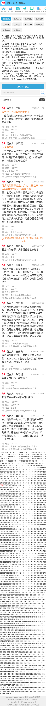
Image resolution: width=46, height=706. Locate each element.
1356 (28, 661)
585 (44, 531)
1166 (4, 625)
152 (4, 470)
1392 (33, 667)
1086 (6, 610)
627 (35, 538)
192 (35, 474)
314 (41, 491)
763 (38, 557)
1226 (14, 636)
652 (20, 542)
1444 (12, 678)
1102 (24, 612)
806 (32, 564)
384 (26, 502)
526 (1, 524)
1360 (43, 661)
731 (32, 553)
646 (1, 542)
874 (10, 575)
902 (4, 579)
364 (10, 500)
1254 (33, 641)
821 (32, 566)
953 (23, 586)
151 (1, 470)
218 (23, 478)
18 (31, 452)
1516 (24, 691)
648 (7, 542)
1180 (14, 628)
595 (29, 533)
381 (16, 502)
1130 (43, 617)
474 (26, 516)
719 (41, 551)
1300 (33, 650)
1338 (2, 658)
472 (20, 516)
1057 (28, 604)
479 (41, 516)
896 (32, 577)
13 (20, 452)
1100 (16, 612)
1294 (10, 650)
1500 (6, 689)
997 (20, 593)
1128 (36, 617)
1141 (41, 619)
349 (10, 498)
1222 (43, 634)
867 (35, 573)
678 (7, 546)
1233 (41, 636)
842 (4, 571)
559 (10, 529)
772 (20, 560)
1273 (18, 645)
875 (13, 575)
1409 (10, 672)
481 (1, 518)
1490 (12, 687)
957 (35, 586)
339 (26, 496)
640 (29, 540)
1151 (36, 621)
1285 (20, 647)
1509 (41, 689)
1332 (24, 656)
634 (10, 540)
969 (26, 588)
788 (23, 562)
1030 (12, 599)
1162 (33, 623)
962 (4, 588)
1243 (36, 639)
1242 (32, 639)
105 (42, 461)
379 (10, 502)
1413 (25, 672)
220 (29, 478)
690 (44, 546)
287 (4, 489)
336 (16, 496)
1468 (16, 683)
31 (13, 454)
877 (20, 575)
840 (44, 568)
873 (7, 575)
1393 (37, 667)
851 (32, 571)
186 (16, 474)
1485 (37, 685)
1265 (32, 643)
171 (16, 472)
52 (13, 456)
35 (22, 454)
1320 (22, 654)
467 (4, 516)
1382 (40, 665)
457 (20, 513)
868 (38, 573)
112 (18, 463)
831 (16, 568)
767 (4, 560)
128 (22, 465)
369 (26, 500)
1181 (18, 628)
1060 (40, 604)
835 (29, 568)
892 (20, 577)
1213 (8, 634)
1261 (16, 643)
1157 (14, 623)
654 (26, 542)
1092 (29, 610)
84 (37, 459)
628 (38, 538)
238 (38, 480)
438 (7, 511)
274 (10, 487)
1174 (36, 625)
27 (4, 454)
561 (16, 529)
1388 (18, 667)
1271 (10, 645)
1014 (40, 595)
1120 (4, 617)
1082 (36, 608)
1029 (8, 599)
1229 (25, 636)
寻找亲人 (17, 18)
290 (13, 489)
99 (24, 461)
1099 (12, 612)
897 (35, 577)
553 (38, 527)
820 (29, 566)
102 (32, 461)
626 (32, 538)
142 (20, 467)
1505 (25, 689)
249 (26, 483)
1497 (40, 687)
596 (32, 533)
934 (10, 584)
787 (20, 562)
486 (16, 518)
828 (7, 568)
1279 (41, 645)
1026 (41, 597)
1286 (24, 647)
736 (1, 555)
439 (10, 511)
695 (13, 549)
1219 (32, 634)
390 (44, 502)
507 (35, 520)
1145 (12, 621)
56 (22, 456)
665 (13, 544)
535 (29, 524)
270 (44, 485)
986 (32, 590)
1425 (28, 674)
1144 (8, 621)
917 (4, 582)
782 (4, 562)
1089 (18, 610)
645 (44, 540)
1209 (37, 632)
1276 (29, 645)
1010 (24, 595)
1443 (8, 678)
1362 (6, 663)
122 (3, 465)
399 (26, 505)
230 (13, 480)
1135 (18, 619)
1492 (20, 687)
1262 (20, 643)
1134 (14, 619)
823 (38, 566)
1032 (20, 599)
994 (10, 593)
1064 (10, 606)
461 (32, 513)
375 (44, 500)
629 (41, 538)
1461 (33, 680)
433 (38, 509)
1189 (4, 630)
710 (13, 551)
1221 (40, 634)
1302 (41, 650)
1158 (18, 623)
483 (7, 518)
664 (10, 544)
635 (13, 540)
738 (7, 555)
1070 (33, 606)
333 (7, 496)
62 (35, 456)
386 (32, 502)
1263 (24, 643)
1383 (43, 665)
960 (44, 586)
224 (41, 478)
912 (35, 579)
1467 (12, 683)
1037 (40, 599)
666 (16, 544)
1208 (33, 632)
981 (16, 590)
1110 (10, 614)
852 (35, 571)
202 (20, 476)
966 (16, 588)
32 (15, 454)
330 (44, 494)
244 (10, 483)
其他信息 (17, 30)
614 (41, 535)
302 (4, 491)
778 (38, 560)
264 (26, 485)
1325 (41, 654)
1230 (29, 636)
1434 (18, 676)
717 (35, 551)
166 (1, 472)
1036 (36, 599)
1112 (18, 614)
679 (10, 546)
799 (10, 564)
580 (29, 531)
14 (22, 452)
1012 (32, 595)
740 (13, 555)
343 (38, 496)
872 (4, 575)
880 (29, 575)
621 (16, 538)
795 (44, 562)
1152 (40, 621)
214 (10, 478)
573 (7, 531)
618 (7, 538)
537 (35, 524)
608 (23, 535)
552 (35, 527)
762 (35, 557)
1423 (20, 674)
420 (44, 507)
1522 (2, 694)
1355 (24, 661)
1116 (33, 614)
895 (29, 577)
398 (23, 505)
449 (41, 511)
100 (26, 461)
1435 (22, 676)
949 (10, 586)
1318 (14, 654)
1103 (28, 612)
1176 (43, 625)
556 (1, 529)
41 (35, 454)
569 (41, 529)
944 (41, 584)
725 (13, 553)
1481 (22, 685)
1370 (37, 663)
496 (1, 520)
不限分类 (6, 18)
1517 (28, 691)
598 (38, 533)
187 (20, 474)
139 (10, 467)
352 (20, 498)
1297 (22, 650)
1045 (25, 601)
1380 (32, 665)
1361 (2, 663)
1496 (36, 687)
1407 (2, 672)
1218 (28, 634)
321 (16, 494)
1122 (12, 617)
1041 (10, 601)
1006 (8, 595)
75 (17, 459)
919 (10, 582)
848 (23, 571)
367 (20, 500)
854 (41, 571)
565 (29, 529)
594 (26, 533)
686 (32, 546)
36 (24, 454)
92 (9, 461)
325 (29, 494)
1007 (12, 595)
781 (1, 562)
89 (2, 461)
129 (25, 465)
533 (23, 524)
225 (44, 478)
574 (10, 531)
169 (10, 472)
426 (16, 509)
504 (26, 520)
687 (35, 546)
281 (32, 487)
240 (44, 480)
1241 (28, 639)
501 (16, 520)
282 (35, 487)
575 (13, 531)
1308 (20, 652)
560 (13, 529)
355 (29, 498)
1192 (16, 630)
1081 (32, 608)
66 (43, 456)
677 (4, 546)
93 (11, 461)
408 (7, 507)
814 (10, 566)
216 (16, 478)
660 (44, 542)
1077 (16, 608)
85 (39, 459)
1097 (4, 612)
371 (32, 500)
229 (10, 480)
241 (1, 483)
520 (29, 522)
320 (13, 494)
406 (1, 507)
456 (16, 513)
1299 (29, 650)
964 (10, 588)
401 (32, 505)
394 (10, 505)
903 (7, 579)
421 (1, 509)
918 (7, 582)
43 (39, 454)
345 (44, 496)
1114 (25, 614)
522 (35, 522)
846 (16, 571)
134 (40, 465)
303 (7, 491)
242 (4, 483)
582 (35, 531)
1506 (29, 689)
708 (7, 551)
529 (10, 524)
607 (20, 535)
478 (38, 516)
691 (1, 549)
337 (20, 496)
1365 (18, 663)
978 (7, 590)
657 (35, 542)
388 (38, 502)
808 (38, 564)
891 (16, 577)
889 (10, 577)
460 (29, 513)
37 (26, 454)
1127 (32, 617)
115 (27, 463)
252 (35, 483)
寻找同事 (17, 24)
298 (38, 489)
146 (32, 467)
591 (16, 533)
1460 (29, 680)
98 (22, 461)
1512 (8, 691)
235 (29, 480)
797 (4, 564)
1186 (37, 628)
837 (35, 568)
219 (26, 478)
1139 (33, 619)
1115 (29, 614)
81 (30, 459)
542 (4, 527)
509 (41, 520)
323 (23, 494)
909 (26, 579)
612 (35, 535)
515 (13, 522)
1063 (6, 606)
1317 (10, 654)
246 (16, 483)
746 (32, 555)
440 (13, 511)
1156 (10, 623)
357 (35, 498)
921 (16, 582)
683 (23, 546)
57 (24, 456)
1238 (16, 639)
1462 (37, 680)
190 (29, 474)
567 (35, 529)
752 (4, 557)
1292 (2, 650)
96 (17, 461)
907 (20, 579)
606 (16, 535)
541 (1, 527)
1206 (25, 632)
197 (4, 476)
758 (23, 557)
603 (7, 535)
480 (44, 516)
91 (7, 461)
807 (35, 564)
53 (15, 456)
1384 (2, 667)
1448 (28, 678)
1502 (14, 689)
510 (44, 520)
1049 (41, 601)
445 (29, 511)
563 (23, 529)
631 (1, 540)
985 (29, 590)
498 (7, 520)
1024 (33, 597)
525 (44, 522)
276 (16, 487)
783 (7, 562)
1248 (10, 641)
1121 (8, 617)
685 (29, 546)
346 (1, 498)
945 (44, 584)
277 (20, 487)
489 (26, 518)
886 (1, 577)
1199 (43, 630)
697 (20, 549)
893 (23, 577)
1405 (40, 669)
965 (13, 588)
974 (41, 588)
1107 (43, 612)
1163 (37, 623)
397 (20, 505)
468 (7, 516)
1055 (20, 604)
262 (20, 485)
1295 (14, 650)
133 (37, 465)
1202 (10, 632)
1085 (2, 610)
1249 (14, 641)
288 (7, 489)
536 (32, 524)
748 (38, 555)
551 (32, 527)
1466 (8, 683)
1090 (22, 610)
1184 (29, 628)
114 (24, 463)
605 (13, 535)
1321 (25, 654)
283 (38, 487)
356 (32, 498)
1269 (2, 645)
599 (41, 533)
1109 (6, 614)
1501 (10, 689)
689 (41, 546)
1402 (28, 669)
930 (44, 582)
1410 (14, 672)
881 (32, 575)
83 (35, 459)
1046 (29, 601)
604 (10, 535)
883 (38, 575)
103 (35, 461)
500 (13, 520)
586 (1, 533)
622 (20, 538)
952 (20, 586)
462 (35, 513)
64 (39, 456)
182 (4, 474)
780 (44, 560)
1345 (29, 658)
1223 (2, 636)
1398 (12, 669)
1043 (18, 601)
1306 (12, 652)
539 (41, 524)
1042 (14, 601)
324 (26, 494)
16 (26, 452)
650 (13, 542)
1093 (33, 610)
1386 (10, 667)
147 (35, 467)
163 (38, 470)
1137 (25, 619)
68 (2, 459)
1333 (28, 656)
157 (20, 470)
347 (4, 498)
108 (5, 463)
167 (4, 472)
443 (23, 511)
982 (20, 590)
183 (7, 474)
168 (7, 472)
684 (26, 546)
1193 (20, 630)
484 (10, 518)
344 (41, 496)
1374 (8, 665)
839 (41, 568)
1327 (4, 656)
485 (13, 518)
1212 (4, 634)
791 (32, 562)
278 (23, 487)
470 (13, 516)
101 (29, 461)
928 (38, 582)
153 (7, 470)
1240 (24, 639)
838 (38, 568)
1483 (29, 685)
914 (41, 579)
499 (10, 520)
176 (32, 472)
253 (38, 483)
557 (4, 529)
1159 (22, 623)
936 (16, 584)
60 (30, 456)
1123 (16, 617)
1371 (41, 663)
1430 (2, 676)
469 (10, 516)
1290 (40, 647)
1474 (40, 683)
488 (23, 518)
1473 (36, 683)
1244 (40, 639)
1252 (25, 641)
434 (41, 509)
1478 (10, 685)
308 (23, 491)
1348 (41, 658)
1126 (28, 617)
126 (16, 465)
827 (4, 568)
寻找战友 (6, 24)
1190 (8, 630)
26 (2, 454)
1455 (10, 680)
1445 (16, 678)
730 (29, 553)
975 (44, 588)
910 (29, 579)
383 (23, 502)
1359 (40, 661)
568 (38, 529)
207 (35, 476)
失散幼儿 (39, 24)
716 (32, 551)
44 (41, 454)
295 (29, 489)
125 (13, 465)
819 (26, 566)
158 (23, 470)
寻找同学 (39, 18)
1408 (6, 672)
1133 (10, 619)
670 (29, 544)
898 (38, 577)
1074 (4, 608)
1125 (24, 617)
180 (44, 472)
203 (23, 476)
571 (1, 531)
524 (41, 522)
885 (44, 575)
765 (44, 557)
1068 (25, 606)
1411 (18, 672)
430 (29, 509)
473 (23, 516)
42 (37, 454)
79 (26, 459)
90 (4, 461)
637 (20, 540)
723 (7, 553)
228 (7, 480)
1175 (40, 625)
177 (35, 472)
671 (32, 544)
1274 (22, 645)
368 (23, 500)
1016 (2, 597)
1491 (16, 687)
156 (16, 470)
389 (41, 502)
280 (29, 487)
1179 (10, 628)
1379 (28, 665)
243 (7, 483)
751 (1, 557)
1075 (8, 608)
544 (10, 527)
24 (44, 452)
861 (16, 573)
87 (43, 459)
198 (7, 476)
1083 (40, 608)
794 (41, 562)
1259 (8, 643)
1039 (2, 601)
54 (17, 456)
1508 (37, 689)
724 (10, 553)
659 (41, 542)
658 (38, 542)
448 (38, 511)
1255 (37, 641)
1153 (43, 621)
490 (29, 518)
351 (16, 498)
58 (26, 456)
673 (38, 544)
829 (10, 568)
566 (32, 529)
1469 (20, 683)
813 (7, 566)
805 (29, 564)
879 (26, 575)
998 (23, 593)
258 (7, 485)
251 (32, 483)
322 (20, 494)
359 (41, 498)
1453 (2, 680)
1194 (24, 630)
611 (32, 535)
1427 (36, 674)
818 (23, 566)
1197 (36, 630)
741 (16, 555)
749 (41, 555)
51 (11, 456)
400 (29, 505)
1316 (6, 654)
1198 (40, 630)
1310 (28, 652)
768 (7, 560)
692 (4, 549)
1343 (22, 658)
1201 (6, 632)
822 (35, 566)
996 (16, 593)
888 (7, 577)
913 (38, 579)
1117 (37, 614)
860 (13, 573)
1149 (28, 621)
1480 (18, 685)
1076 (12, 608)
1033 (24, 599)
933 (7, 584)
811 (1, 566)
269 (41, 485)
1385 (6, 667)
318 (7, 494)
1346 (33, 658)
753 (7, 557)
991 (1, 593)
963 (7, 588)
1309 (24, 652)
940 (29, 584)
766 (1, 560)
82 (33, 459)
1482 (25, 685)
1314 (43, 652)
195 (44, 474)
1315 (2, 654)
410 (13, 507)
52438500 (35, 700)
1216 (20, 634)
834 (26, 568)
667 (20, 544)
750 (44, 555)
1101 (20, 612)
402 (35, 505)
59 (28, 456)
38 (28, 454)
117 (33, 463)
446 (32, 511)
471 (16, 516)
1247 (6, 641)
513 (7, 522)
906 (16, 579)
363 (7, 500)
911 (32, 579)
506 (32, 520)
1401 (24, 669)
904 (10, 579)
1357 (32, 661)
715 (29, 551)
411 (16, 507)
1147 (20, 621)
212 (4, 478)
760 (29, 557)
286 (1, 489)
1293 (6, 650)
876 (16, 575)
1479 (14, 685)
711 (16, 551)
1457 (18, 680)
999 (26, 593)
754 (10, 557)
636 (16, 540)
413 (23, 507)
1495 (32, 687)
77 (22, 459)
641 (32, 540)
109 (9, 463)
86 (41, 459)
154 (10, 470)
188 (23, 474)
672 (35, 544)
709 (10, 551)
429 (26, 509)
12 (18, 452)
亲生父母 (28, 24)
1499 (2, 689)
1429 (43, 674)
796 (1, 564)
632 (4, 540)
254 (41, 483)
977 (4, 590)
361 (1, 500)
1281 (4, 647)
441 (16, 511)
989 (41, 590)
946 (1, 586)
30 (11, 454)
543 (7, 527)
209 (41, 476)
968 (23, 588)
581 (32, 531)
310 (29, 491)
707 (4, 551)
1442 (4, 678)
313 (38, 491)
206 (32, 476)
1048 (37, 601)
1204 (18, 632)
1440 (41, 676)
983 (23, 590)
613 (38, 535)
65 (41, 456)
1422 (16, 674)
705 (44, 549)
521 (32, 522)
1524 (10, 694)
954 (26, 586)
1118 (41, 614)
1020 (18, 597)
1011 (28, 595)
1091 (25, 610)
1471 (28, 683)
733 (38, 553)
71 (9, 459)
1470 (24, 683)
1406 (43, 669)
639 (26, 540)
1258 (4, 643)
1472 (32, 683)
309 (26, 491)
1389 (22, 667)
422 (4, 509)
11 (15, 452)
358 (38, 498)
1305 (8, 652)
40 (33, 454)
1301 (37, 650)
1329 (12, 656)
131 (31, 465)
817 (20, 566)
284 (41, 487)
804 (26, 564)
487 (20, 518)
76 (20, 459)
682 (20, 546)
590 (13, 533)
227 (4, 480)
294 (26, 489)
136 (1, 467)
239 (41, 480)
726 (16, 553)
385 (29, 502)
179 (41, 472)
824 (41, 566)
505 (29, 520)
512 (4, 522)
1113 (22, 614)
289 (10, 489)
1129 (40, 617)
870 (44, 573)
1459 (25, 680)
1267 (40, 643)
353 (23, 498)
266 (32, 485)
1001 (33, 593)
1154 (2, 623)
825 (44, 566)
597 (35, 533)
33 (17, 454)
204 (26, 476)
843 (7, 571)
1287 (28, 647)
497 (4, 520)
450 (44, 511)
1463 (41, 680)
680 (13, 546)
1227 (18, 636)
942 (35, 584)
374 (41, 500)
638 (23, 540)
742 (20, 555)
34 (20, 454)
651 (16, 542)
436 (1, 511)
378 (7, 502)
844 (10, 571)
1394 (41, 667)
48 (4, 456)
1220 (36, 634)
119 (39, 463)
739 (10, 555)
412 (20, 507)
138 (7, 467)
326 (32, 494)
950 (13, 586)
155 (13, 470)
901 (1, 579)
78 (24, 459)
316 (1, 494)
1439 (37, 676)
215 (13, 478)
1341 (14, 658)
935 (13, 584)
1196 (32, 630)
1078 (20, 608)
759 (26, 557)
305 (13, 491)
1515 (20, 691)
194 (41, 474)
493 (38, 518)
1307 (16, 652)
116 (30, 463)
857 (4, 573)
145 (29, 467)
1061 (43, 604)
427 (20, 509)
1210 (41, 632)
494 (41, 518)
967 (20, 588)
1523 (6, 694)
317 (4, 494)
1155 (6, 623)
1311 (32, 652)
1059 (36, 604)
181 (1, 474)
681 (16, 546)
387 (35, 502)
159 (26, 470)
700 (29, 549)
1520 (40, 691)
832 (20, 568)
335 (13, 496)
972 (35, 588)
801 (16, 564)
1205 (22, 632)
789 (26, 562)
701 (32, 549)
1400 (20, 669)
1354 (20, 661)
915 (44, 579)
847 (20, 571)
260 (13, 485)
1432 (10, 676)
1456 (14, 680)
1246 (2, 641)
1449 (32, 678)
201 (16, 476)
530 (13, 524)
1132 (6, 619)
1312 (36, 652)
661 (1, 544)
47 (2, 456)
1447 (24, 678)
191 (32, 474)
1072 (41, 606)
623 (23, 538)
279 (26, 487)
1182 (22, 628)
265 (29, 485)
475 (29, 516)
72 (11, 459)
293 (23, 489)
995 (13, 593)
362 (4, 500)
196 (1, 476)
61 (33, 456)
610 (29, 535)
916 (1, 582)
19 (33, 452)
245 (13, 483)
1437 (29, 676)
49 (7, 456)
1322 (29, 654)
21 (37, 452)
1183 (25, 628)
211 (1, 478)
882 (35, 575)
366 (16, 500)
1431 (6, 676)
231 (16, 480)
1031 (16, 599)
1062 (2, 606)
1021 (22, 597)
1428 (40, 674)
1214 (12, 634)
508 (38, 520)
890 (13, 577)
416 (32, 507)
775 (29, 560)
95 (15, 461)
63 (37, 456)
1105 (36, 612)
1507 (33, 689)
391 (1, 505)
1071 (37, 606)
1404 (36, 669)
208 (38, 476)
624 (26, 538)
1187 (41, 628)
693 (7, 549)
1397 (8, 669)
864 (26, 573)
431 (32, 509)
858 (7, 573)
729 (26, 553)
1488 (4, 687)
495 (44, 518)
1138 (29, 619)
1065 (14, 606)
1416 (37, 672)
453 (7, 513)
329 (41, 494)
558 (7, 529)
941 (32, 584)
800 (13, 564)
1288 (32, 647)
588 (7, 533)
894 (26, 577)
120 (42, 463)
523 (38, 522)
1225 (10, 636)
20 (35, 452)
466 (1, 516)
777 (35, 560)
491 (32, 518)
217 (20, 478)
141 (16, 467)
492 (35, 518)
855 (44, 571)
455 (13, 513)
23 (41, 452)
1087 (10, 610)
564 (26, 529)
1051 (4, 604)
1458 (22, 680)
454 (10, 513)
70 (7, 459)
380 (13, 502)
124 (9, 465)
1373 (4, 665)
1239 (20, 639)
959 (41, 586)
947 (4, 586)
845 (13, 571)
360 (44, 498)
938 (23, 584)
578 (23, 531)
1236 (8, 639)
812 (4, 566)
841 (1, 571)
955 (29, 586)
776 (32, 560)
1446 (20, 678)
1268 (43, 643)
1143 (4, 621)
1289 (36, 647)
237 (35, 480)
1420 (8, 674)
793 (38, 562)
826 (1, 568)
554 (41, 527)
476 (32, 516)
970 (29, 588)
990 (44, 590)
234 (26, 480)
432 (35, 509)
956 (32, 586)
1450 (36, 678)
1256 (41, 641)
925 (29, 582)
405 (44, 505)
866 (32, 573)
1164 (41, 623)
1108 (2, 614)
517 (20, 522)
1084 (43, 608)
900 (44, 577)
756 (16, 557)
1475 (43, 683)
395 (13, 505)
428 (23, 509)
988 (38, 590)
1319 (18, 654)
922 (20, 582)
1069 (29, 606)
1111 (14, 614)
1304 (4, 652)
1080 (28, 608)
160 (29, 470)
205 (29, 476)
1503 (18, 689)
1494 (28, 687)
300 (44, 489)
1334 (32, 656)
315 (44, 491)
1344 (25, 658)
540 (44, 524)
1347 (37, 658)
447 (35, 511)
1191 (12, 630)
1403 (32, 669)
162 (35, 470)
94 (13, 461)
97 (20, 461)
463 (38, 513)
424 (10, 509)
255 (44, 483)
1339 (6, 658)
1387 (14, 667)
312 (35, 491)
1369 (33, 663)
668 (23, 544)
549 (26, 527)
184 (10, 474)
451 (1, 513)
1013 (36, 595)
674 (41, 544)
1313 (40, 652)
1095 (41, 610)
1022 (25, 597)
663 (7, 544)
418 (38, 507)
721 (1, 553)
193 (38, 474)
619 (10, 538)
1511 (4, 691)
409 (10, 507)
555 (44, 527)
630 (44, 538)
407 (4, 507)
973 (38, 588)
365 (13, 500)
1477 (6, 685)
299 (41, 489)
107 (2, 463)
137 (4, 467)
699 (26, 549)
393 (7, 505)
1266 (36, 643)
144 (26, 467)
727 (20, 553)
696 (16, 549)
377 (4, 502)
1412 (22, 672)
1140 (37, 619)
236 (32, 480)
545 (13, 527)
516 (16, 522)
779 (41, 560)
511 (1, 522)
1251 (22, 641)
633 (7, 540)
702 (35, 549)
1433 (14, 676)
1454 (6, 680)
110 (12, 463)
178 (38, 472)
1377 (20, 665)
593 (23, 533)
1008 (16, 595)
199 (10, 476)
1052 (8, 604)
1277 (33, 645)
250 (29, 483)
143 (23, 467)
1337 (43, 656)
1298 (25, 650)
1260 (12, 643)
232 (20, 480)
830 (13, 568)
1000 (29, 593)
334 (10, 496)
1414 (29, 672)
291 (16, 489)
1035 (32, 599)
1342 (18, 658)
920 (13, 582)
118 (36, 463)
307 (20, 491)
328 (38, 494)
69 (4, 459)
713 (23, 551)
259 (10, 485)
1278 (37, 645)
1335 (36, 656)
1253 (29, 641)
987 (35, 590)
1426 (32, 674)
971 (32, 588)
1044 (22, 601)
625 (29, 538)
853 (38, 571)
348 (7, 498)
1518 (32, 691)
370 (29, 500)
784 (10, 562)
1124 (20, 617)
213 (7, 478)
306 (16, 491)
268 (38, 485)
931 (1, 584)
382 (20, 502)
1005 (4, 595)
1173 (32, 625)
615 (44, 535)
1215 (16, 634)
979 (10, 590)
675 (44, 544)
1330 (16, 656)
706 (1, 551)
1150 (32, 621)
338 (23, 496)
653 (23, 542)
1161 (29, 623)
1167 (8, 625)
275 (13, 487)
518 (23, 522)
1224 (6, 636)
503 (23, 520)
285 (44, 487)
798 (7, 564)
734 (41, 553)
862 (20, 573)
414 (26, 507)
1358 (36, 661)
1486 (41, 685)
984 (26, 590)
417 (35, 507)
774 (26, 560)
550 (29, 527)
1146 (16, 621)
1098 (8, 612)
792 (35, 562)
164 (41, 470)
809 (41, 564)
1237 (12, 639)
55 (20, 456)
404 (41, 505)
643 (38, 540)
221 (32, 478)
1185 (33, 628)
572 (4, 531)
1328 (8, 656)
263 (23, 485)
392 (4, 505)
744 (26, 555)
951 (16, 586)
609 (26, 535)
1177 (2, 628)
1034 (28, 599)
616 (1, 538)
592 (20, 533)
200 (13, 476)
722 (4, 553)
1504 (22, 689)
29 (9, 454)
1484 (33, 685)
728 (23, 553)
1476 (2, 685)
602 (4, 535)
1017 (6, 597)
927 (35, 582)
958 (38, 586)
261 (16, 485)
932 (4, 584)
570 (44, 529)
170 (13, 472)
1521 (43, 691)
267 (35, 485)
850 (29, 571)
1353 (16, 661)
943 (38, 584)
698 (23, 549)
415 (29, 507)
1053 (12, 604)
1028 (4, 599)
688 (38, 546)
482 (4, 518)
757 (20, 557)
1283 (12, 647)
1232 (37, 636)
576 (16, 531)
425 (13, 509)
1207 (29, 632)
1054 (16, 604)
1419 (4, 674)
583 (38, 531)
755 (13, 557)
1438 (33, 676)
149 (41, 467)
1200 (2, 632)
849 (26, 571)
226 (1, 480)
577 (20, 531)
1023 (29, 597)
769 (10, 560)
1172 (28, 625)
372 (35, 500)
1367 (25, 663)
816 (16, 566)
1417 (41, 672)
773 (23, 560)
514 (10, 522)
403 (38, 505)
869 (41, 573)
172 (20, 472)
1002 (37, 593)
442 (20, 511)
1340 (10, 658)
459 (26, 513)
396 (16, 505)
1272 (14, 645)
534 (26, 524)
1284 (16, 647)
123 (6, 465)
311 (32, 491)
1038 (43, 599)
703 (38, 549)
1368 (29, 663)
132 (34, 465)
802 (20, 564)
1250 (18, 641)
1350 (4, 661)
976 (1, 590)
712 (20, 551)
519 (26, 522)
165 (44, 470)
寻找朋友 (28, 18)
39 (30, 454)
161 (32, 470)
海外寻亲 (6, 30)
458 (23, 513)
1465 (4, 683)
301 (1, 491)
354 (26, 498)
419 (41, 507)
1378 (24, 665)
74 (15, 459)
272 (4, 487)
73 (13, 459)
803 (23, 564)
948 (7, 586)
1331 (20, 656)
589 (10, 533)
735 (44, 553)
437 (4, 511)
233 (23, 480)
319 (10, 494)
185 (13, 474)
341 (32, 496)
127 (19, 465)
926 (32, 582)
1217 (24, 634)
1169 (16, 625)
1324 (37, 654)
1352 (12, 661)
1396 (4, 669)
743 (23, 555)
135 (43, 465)
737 (4, 555)
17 (28, 452)
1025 (37, 597)
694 (10, 549)
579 (26, 531)
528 (7, 524)
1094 (37, 610)
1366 (22, 663)
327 (35, 494)
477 (35, 516)
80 (28, 459)
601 (1, 535)
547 (20, 527)
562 (20, 529)
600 (44, 533)
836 (32, 568)
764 (41, 557)
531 (16, 524)
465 (44, 513)
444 (26, 511)
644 (41, 540)
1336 (40, 656)
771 (16, 560)
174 (26, 472)
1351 (8, 661)
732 (35, 553)
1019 (14, 597)
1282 (8, 647)
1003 (41, 593)
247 (20, 483)
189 (26, 474)
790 (29, 562)
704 (41, 549)
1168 (12, 625)
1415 (33, 672)
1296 (18, 650)
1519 (36, 691)
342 (35, 496)
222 (35, 478)
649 (10, 542)
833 (23, 568)
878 (23, 575)
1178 (6, 628)
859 (10, 573)
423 (7, 509)
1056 (24, 604)
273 (7, 487)
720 (44, 551)
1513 (12, 691)
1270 (6, 645)
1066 (18, 606)
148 (38, 467)
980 (13, 590)
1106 (40, 612)
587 (4, 533)
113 (21, 463)
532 (20, 524)
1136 (22, 619)
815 (13, 566)
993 (7, 593)
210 (44, 476)
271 (1, 487)
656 (32, 542)
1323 (33, 654)
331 (1, 496)
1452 (43, 678)
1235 (4, 639)
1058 (32, 604)
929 (41, 582)
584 (41, 531)
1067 (22, 606)
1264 (28, 643)
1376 (16, 665)
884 (41, 575)
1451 (40, 678)
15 (24, 452)
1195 (28, 630)
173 (23, 472)
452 (4, 513)
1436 (25, 676)
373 (38, 500)
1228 (22, 636)
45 (43, 454)
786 (16, 562)
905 (13, 579)
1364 (14, 663)
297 (35, 489)
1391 (29, 667)
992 (4, 593)
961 (1, 588)
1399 (16, 669)
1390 (25, 667)
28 (7, 454)
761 (32, 557)
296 (32, 489)
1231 (33, 636)
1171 (24, 625)
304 (10, 491)
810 (44, 564)
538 (38, 524)
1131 (2, 619)
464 (41, 513)
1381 (36, 665)
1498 (43, 687)
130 (28, 465)
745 (29, 555)
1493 (24, 687)
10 (13, 452)
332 (4, 496)
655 (29, 542)
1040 (6, 601)
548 (23, 527)
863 (23, 573)
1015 (43, 595)
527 (4, 524)
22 (39, 452)
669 (26, 544)
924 (26, 582)
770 (13, 560)
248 (23, 483)
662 (4, 544)
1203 (14, 632)
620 (13, 538)
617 (4, 538)
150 (44, 467)
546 (16, 527)
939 (26, 584)
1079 (24, 608)
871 (1, 575)
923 (23, 582)
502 (20, 520)
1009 (20, 595)
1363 (10, 663)
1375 (12, 665)
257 (4, 485)
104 (39, 461)
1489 (8, 687)
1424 (24, 674)
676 (1, 546)
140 (13, 467)
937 (20, 584)
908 (23, 579)
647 (4, 542)
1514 (16, 691)
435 (44, 509)
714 (26, 551)
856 (1, 573)
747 (35, 555)
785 (13, 562)
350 (13, 498)
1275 (25, 645)
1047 (33, 601)
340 (29, 496)
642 (35, 540)
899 (41, 577)
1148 (24, 621)
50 (9, 456)
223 (38, 478)
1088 (14, 610)
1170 (20, 625)
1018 (10, 597)
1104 (32, 612)
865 (29, 573)
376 (1, 502)
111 (15, 463)
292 (20, 489)
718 (38, 551)
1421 (12, 674)
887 (4, 577)
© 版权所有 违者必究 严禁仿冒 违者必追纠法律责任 (23, 705)
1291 (43, 647)
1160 (25, 623)
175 (29, 472)
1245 (43, 639)
